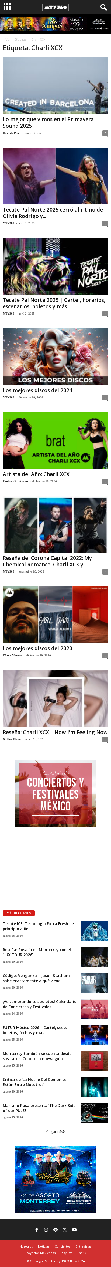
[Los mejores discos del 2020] (55, 614)
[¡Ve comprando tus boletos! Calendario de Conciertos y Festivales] (94, 1009)
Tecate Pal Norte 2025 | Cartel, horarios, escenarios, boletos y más (54, 303)
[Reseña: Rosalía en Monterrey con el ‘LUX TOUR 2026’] (94, 957)
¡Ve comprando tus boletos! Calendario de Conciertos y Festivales (40, 1004)
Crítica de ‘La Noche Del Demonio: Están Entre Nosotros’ (34, 1082)
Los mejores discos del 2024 (37, 390)
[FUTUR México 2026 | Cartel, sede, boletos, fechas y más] (94, 1035)
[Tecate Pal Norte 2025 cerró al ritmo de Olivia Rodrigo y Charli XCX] (55, 176)
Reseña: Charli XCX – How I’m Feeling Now (55, 732)
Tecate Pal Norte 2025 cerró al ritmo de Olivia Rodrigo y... (53, 213)
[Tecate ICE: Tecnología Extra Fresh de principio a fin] (94, 931)
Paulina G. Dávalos (15, 481)
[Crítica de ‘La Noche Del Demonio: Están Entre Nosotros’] (94, 1087)
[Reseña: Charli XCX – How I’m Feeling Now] (55, 698)
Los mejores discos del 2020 (37, 648)
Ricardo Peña (11, 132)
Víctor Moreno (12, 655)
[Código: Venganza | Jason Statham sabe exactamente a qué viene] (94, 983)
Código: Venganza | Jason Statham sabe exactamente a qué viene (36, 978)
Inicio (6, 39)
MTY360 (8, 223)
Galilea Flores (12, 739)
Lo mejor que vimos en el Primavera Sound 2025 (48, 122)
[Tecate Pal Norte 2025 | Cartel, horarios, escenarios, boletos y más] (55, 266)
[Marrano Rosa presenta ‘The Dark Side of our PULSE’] (94, 1113)
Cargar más (54, 1132)
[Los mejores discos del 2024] (55, 356)
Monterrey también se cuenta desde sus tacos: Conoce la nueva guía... (37, 1056)
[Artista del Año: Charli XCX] (55, 440)
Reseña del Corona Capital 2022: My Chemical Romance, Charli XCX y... (47, 561)
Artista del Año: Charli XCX (36, 474)
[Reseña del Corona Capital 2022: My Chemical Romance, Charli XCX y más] (55, 524)
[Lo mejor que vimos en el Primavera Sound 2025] (55, 85)
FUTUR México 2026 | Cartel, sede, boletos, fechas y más (35, 1030)
